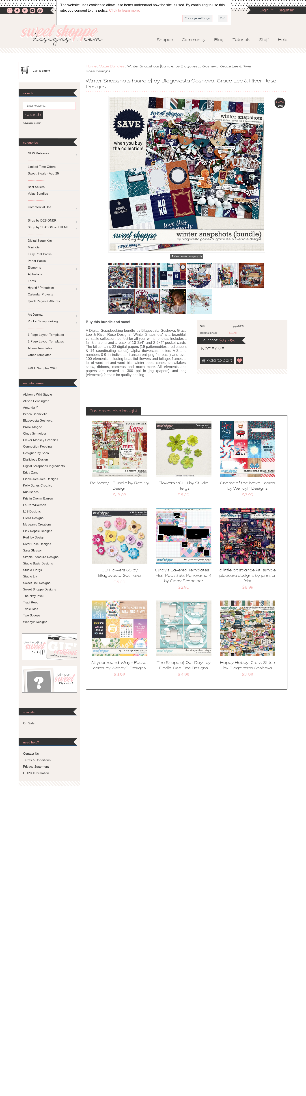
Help (282, 40)
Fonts (32, 281)
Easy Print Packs (40, 254)
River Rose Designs (37, 544)
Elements (34, 267)
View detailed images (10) (188, 256)
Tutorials (241, 40)
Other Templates (39, 355)
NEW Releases (38, 153)
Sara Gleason (33, 550)
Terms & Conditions (37, 760)
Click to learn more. (124, 10)
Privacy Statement (36, 766)
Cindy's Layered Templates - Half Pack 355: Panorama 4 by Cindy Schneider (183, 576)
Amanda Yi (30, 407)
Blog (219, 40)
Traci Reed (31, 602)
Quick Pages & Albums (44, 301)
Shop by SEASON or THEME (48, 227)
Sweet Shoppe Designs (39, 589)
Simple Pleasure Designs (40, 557)
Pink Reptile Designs (37, 531)
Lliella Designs (33, 518)
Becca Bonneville (35, 414)
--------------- (36, 160)
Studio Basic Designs (38, 563)
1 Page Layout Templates (46, 334)
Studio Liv (30, 576)
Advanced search (32, 123)
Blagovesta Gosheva (37, 420)
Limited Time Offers (42, 166)
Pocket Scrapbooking (43, 321)
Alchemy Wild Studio (37, 394)
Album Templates (40, 348)
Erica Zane (31, 472)
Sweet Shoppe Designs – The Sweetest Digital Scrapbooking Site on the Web (65, 35)
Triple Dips (30, 609)
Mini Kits (34, 247)
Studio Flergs (32, 570)
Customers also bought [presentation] (113, 411)
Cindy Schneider (34, 433)
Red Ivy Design (34, 537)
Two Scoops (31, 615)
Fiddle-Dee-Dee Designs (40, 479)
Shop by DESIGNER (42, 220)
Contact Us (31, 753)
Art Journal (35, 314)
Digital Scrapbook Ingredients (44, 466)
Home (91, 66)
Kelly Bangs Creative (37, 485)
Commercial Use (39, 207)
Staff (264, 40)
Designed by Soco (36, 453)
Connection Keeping (37, 446)
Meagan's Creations (37, 524)
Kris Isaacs (31, 492)
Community (193, 40)
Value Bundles (112, 66)
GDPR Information (36, 773)
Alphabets (35, 274)
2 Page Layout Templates (46, 341)
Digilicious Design (35, 459)
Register (285, 10)
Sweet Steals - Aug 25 (43, 173)
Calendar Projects (40, 294)
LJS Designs (32, 511)
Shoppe (165, 40)
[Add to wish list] (240, 360)
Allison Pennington (36, 401)
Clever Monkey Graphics (40, 440)
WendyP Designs (35, 622)
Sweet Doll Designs (36, 583)
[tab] (113, 411)
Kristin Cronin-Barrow (38, 498)
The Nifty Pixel (33, 596)
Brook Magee (32, 427)
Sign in (266, 10)
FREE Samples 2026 (42, 368)
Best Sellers (36, 187)
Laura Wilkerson (34, 505)
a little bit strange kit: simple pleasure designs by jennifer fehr (247, 576)
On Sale (28, 723)
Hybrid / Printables (41, 287)
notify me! (209, 349)
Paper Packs (37, 261)
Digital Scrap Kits (40, 240)
